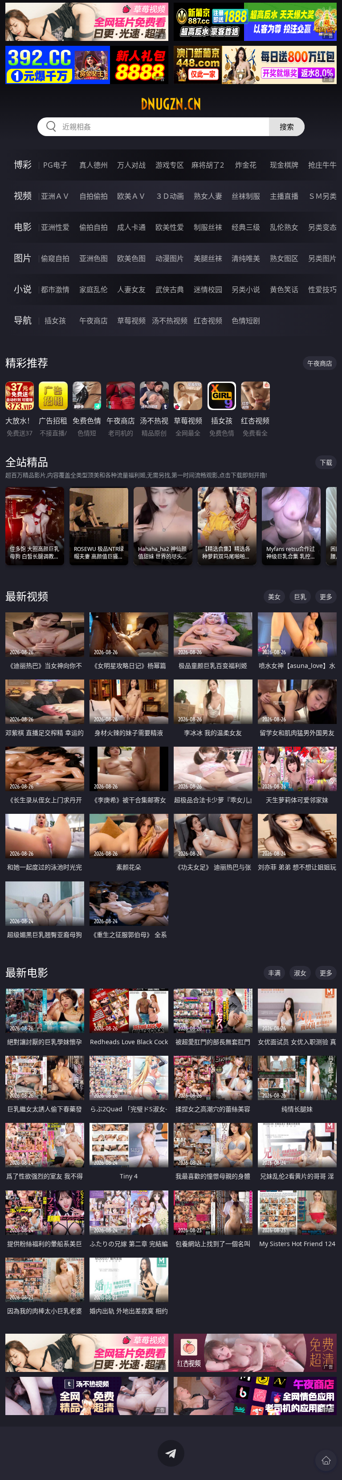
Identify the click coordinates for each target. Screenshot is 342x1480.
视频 (23, 196)
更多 (326, 596)
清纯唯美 (246, 258)
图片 (23, 258)
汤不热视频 (169, 321)
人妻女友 (131, 289)
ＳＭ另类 (322, 196)
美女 (274, 596)
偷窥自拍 (55, 258)
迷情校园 (208, 289)
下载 (326, 462)
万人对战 (131, 165)
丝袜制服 (246, 196)
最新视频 (26, 596)
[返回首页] (326, 1460)
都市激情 (55, 289)
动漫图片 (169, 258)
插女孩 (55, 321)
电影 (23, 227)
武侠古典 (169, 289)
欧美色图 (131, 258)
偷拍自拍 (93, 227)
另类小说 (246, 289)
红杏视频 (208, 321)
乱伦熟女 (284, 227)
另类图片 (322, 258)
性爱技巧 (322, 289)
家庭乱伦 (93, 289)
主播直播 (284, 196)
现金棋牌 (284, 165)
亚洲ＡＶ (55, 196)
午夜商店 (93, 321)
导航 (23, 320)
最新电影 (26, 972)
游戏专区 (169, 165)
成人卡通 (131, 227)
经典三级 (246, 227)
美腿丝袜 (208, 258)
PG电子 (55, 165)
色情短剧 (246, 321)
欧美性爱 (169, 227)
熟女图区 (284, 258)
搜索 (287, 127)
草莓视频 (131, 321)
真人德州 (93, 165)
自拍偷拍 (93, 196)
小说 (23, 289)
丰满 (274, 973)
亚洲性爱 (55, 227)
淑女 (300, 973)
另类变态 (322, 227)
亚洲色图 (93, 258)
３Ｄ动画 (169, 196)
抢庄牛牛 (322, 165)
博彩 (23, 165)
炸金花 (245, 165)
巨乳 (300, 596)
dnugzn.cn (171, 104)
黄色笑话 (284, 289)
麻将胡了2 (207, 165)
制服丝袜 (208, 227)
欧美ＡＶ (131, 196)
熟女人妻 (208, 196)
